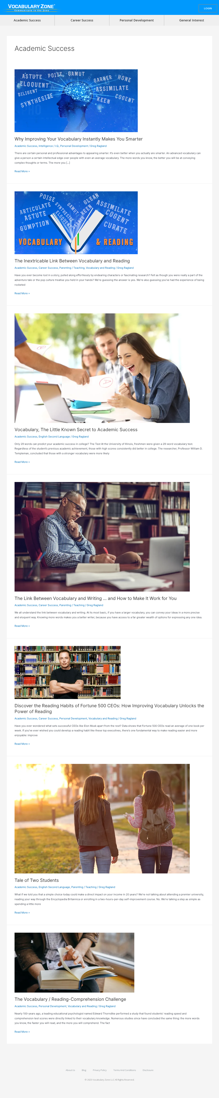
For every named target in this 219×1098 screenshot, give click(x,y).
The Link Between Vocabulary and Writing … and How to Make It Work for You (96, 598)
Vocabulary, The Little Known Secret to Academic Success (76, 429)
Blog (84, 1070)
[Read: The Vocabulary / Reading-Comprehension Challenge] (74, 962)
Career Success (82, 20)
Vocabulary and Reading (100, 267)
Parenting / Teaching (72, 267)
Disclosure (148, 1070)
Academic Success (27, 20)
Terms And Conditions (124, 1070)
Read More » (22, 171)
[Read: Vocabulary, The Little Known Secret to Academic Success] (102, 368)
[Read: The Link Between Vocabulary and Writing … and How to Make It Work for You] (102, 536)
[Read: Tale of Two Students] (102, 818)
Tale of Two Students (37, 880)
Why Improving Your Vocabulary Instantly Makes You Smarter (79, 139)
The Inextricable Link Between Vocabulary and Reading (72, 260)
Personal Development (137, 20)
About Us (70, 1070)
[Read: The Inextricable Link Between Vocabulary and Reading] (76, 222)
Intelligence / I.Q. (49, 146)
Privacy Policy (100, 1070)
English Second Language (54, 436)
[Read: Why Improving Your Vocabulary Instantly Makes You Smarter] (76, 100)
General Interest (191, 20)
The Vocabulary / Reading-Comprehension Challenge (70, 999)
